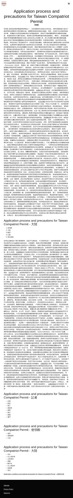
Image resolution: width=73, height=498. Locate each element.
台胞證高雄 (18, 58)
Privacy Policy (8, 489)
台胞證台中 (26, 136)
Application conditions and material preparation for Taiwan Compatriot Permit (29, 474)
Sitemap (6, 485)
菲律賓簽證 (47, 117)
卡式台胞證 (21, 76)
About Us (7, 493)
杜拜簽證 (48, 147)
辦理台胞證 (32, 307)
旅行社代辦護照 (43, 186)
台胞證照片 (44, 363)
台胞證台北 (40, 90)
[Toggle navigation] (68, 3)
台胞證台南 (60, 474)
